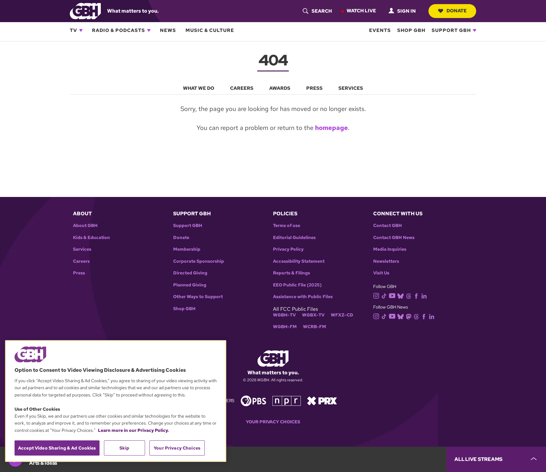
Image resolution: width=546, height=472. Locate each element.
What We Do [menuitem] (198, 88)
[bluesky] (400, 295)
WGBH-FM (285, 326)
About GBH (85, 225)
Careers (81, 261)
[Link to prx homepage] (322, 400)
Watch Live (361, 11)
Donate (456, 11)
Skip (124, 448)
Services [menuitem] (350, 88)
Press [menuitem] (314, 88)
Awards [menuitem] (279, 88)
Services (82, 249)
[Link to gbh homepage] (85, 10)
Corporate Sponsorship (198, 261)
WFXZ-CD (342, 315)
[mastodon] (408, 316)
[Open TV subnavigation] (80, 30)
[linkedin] (424, 295)
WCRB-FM (314, 326)
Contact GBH (387, 225)
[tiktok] (384, 295)
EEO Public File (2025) (297, 285)
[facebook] (416, 295)
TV (73, 30)
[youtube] (392, 295)
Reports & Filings (291, 273)
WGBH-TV (284, 315)
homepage (331, 128)
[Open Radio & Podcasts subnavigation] (148, 30)
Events (380, 30)
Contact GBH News (394, 237)
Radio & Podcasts (118, 30)
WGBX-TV (313, 315)
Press (79, 273)
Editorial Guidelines (294, 237)
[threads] (408, 295)
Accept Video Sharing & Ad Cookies (57, 448)
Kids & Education (91, 237)
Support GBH (451, 30)
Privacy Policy (288, 249)
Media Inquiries (389, 249)
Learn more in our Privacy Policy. (133, 430)
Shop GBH (411, 30)
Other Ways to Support (198, 296)
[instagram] (376, 295)
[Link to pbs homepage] (253, 400)
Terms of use (286, 225)
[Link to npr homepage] (286, 400)
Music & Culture (209, 30)
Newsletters (386, 261)
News (168, 30)
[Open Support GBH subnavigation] (474, 30)
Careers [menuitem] (241, 88)
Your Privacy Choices (273, 422)
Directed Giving (190, 273)
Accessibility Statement (299, 261)
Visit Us (381, 273)
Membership (186, 249)
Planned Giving (189, 285)
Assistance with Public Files (303, 296)
